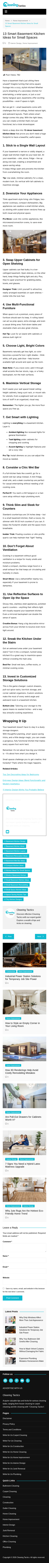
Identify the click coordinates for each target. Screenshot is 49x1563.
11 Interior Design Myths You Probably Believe (23, 789)
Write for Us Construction (13, 1446)
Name (6, 1256)
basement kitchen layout (15, 851)
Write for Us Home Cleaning (14, 1452)
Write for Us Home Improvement (16, 1457)
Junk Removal (9, 1530)
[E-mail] (7, 832)
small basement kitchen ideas (17, 880)
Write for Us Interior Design (14, 1463)
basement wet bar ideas (15, 861)
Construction (10, 971)
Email (6, 1267)
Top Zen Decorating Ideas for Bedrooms (21, 774)
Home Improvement (30, 43)
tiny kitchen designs (14, 899)
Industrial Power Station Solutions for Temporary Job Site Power (31, 1330)
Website (6, 1278)
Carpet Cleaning (10, 1491)
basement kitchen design (15, 841)
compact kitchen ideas (15, 865)
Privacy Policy (9, 1424)
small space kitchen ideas (16, 890)
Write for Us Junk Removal (14, 1469)
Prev (10, 936)
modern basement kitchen (16, 875)
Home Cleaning (9, 1514)
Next (39, 936)
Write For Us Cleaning (12, 1441)
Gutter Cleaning (9, 1508)
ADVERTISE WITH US (12, 1388)
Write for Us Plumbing (12, 1474)
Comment (7, 1242)
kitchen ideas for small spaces (18, 870)
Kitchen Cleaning (10, 1536)
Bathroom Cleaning (11, 1486)
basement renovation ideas (16, 856)
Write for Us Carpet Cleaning (15, 1435)
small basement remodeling (17, 885)
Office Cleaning (9, 1542)
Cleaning (6, 1497)
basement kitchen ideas (15, 846)
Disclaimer (7, 1418)
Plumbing (7, 1547)
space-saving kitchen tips (16, 894)
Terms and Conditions (12, 1430)
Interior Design (16, 43)
